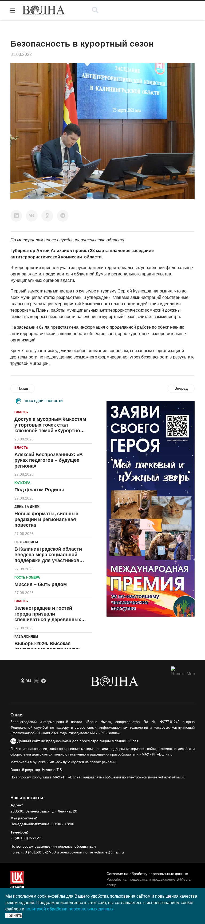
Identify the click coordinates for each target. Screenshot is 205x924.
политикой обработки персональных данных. (70, 909)
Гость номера (27, 577)
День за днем (27, 507)
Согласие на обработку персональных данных (147, 874)
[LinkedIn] (16, 216)
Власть (21, 412)
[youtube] (36, 681)
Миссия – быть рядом (40, 584)
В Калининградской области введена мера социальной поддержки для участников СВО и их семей (48, 557)
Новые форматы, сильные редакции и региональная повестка (46, 519)
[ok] (22, 681)
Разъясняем (26, 542)
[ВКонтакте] (32, 216)
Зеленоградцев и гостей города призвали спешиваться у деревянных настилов (47, 616)
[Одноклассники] (47, 216)
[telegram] (43, 681)
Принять (13, 915)
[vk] (28, 681)
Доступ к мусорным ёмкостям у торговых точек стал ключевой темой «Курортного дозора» (50, 427)
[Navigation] (12, 10)
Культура (22, 483)
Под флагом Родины (39, 489)
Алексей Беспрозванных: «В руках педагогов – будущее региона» (48, 460)
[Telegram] (63, 216)
